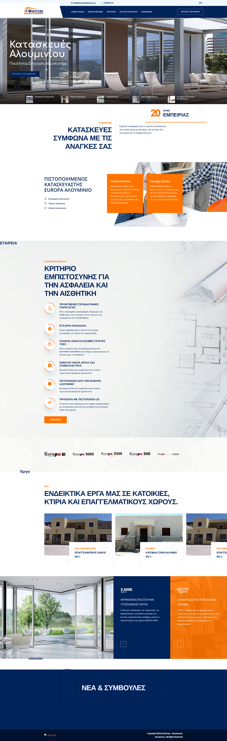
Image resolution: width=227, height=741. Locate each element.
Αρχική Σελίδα (77, 12)
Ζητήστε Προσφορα (129, 12)
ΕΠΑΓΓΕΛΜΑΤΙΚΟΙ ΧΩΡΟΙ (14, 548)
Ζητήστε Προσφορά (190, 12)
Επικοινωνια (146, 12)
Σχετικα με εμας (95, 12)
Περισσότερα (55, 420)
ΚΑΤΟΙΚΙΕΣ (79, 548)
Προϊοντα (111, 12)
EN (200, 3)
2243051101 (109, 3)
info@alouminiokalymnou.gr (84, 3)
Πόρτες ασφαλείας (37, 49)
